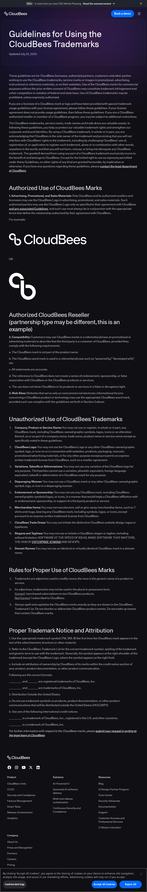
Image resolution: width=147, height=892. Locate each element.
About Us (12, 841)
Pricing (11, 864)
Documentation (107, 806)
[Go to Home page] (15, 13)
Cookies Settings (14, 884)
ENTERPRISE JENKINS (46, 542)
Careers (11, 859)
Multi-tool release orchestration (63, 800)
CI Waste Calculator (109, 827)
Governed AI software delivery (65, 791)
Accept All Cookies (104, 884)
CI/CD (10, 789)
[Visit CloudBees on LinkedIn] (38, 767)
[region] (73, 880)
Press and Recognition (19, 847)
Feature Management (19, 800)
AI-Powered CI (61, 783)
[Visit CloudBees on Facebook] (9, 767)
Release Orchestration (20, 812)
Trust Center (105, 795)
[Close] (141, 874)
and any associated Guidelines (28, 208)
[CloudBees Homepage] (18, 757)
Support (103, 812)
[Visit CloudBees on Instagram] (16, 767)
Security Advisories (109, 800)
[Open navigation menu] (139, 13)
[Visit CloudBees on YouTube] (24, 767)
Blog (100, 783)
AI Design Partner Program (113, 789)
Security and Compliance (21, 795)
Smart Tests (14, 806)
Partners (12, 853)
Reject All (130, 884)
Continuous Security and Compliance (67, 810)
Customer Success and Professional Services (111, 820)
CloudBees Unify (16, 783)
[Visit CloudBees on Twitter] (31, 767)
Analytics (12, 818)
